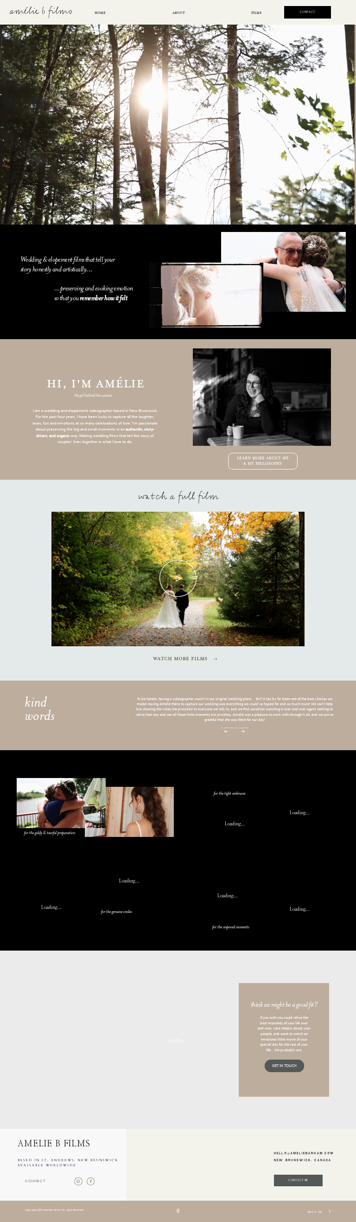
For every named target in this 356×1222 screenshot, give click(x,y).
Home (100, 13)
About (178, 13)
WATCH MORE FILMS (180, 659)
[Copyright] (178, 1211)
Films (256, 13)
